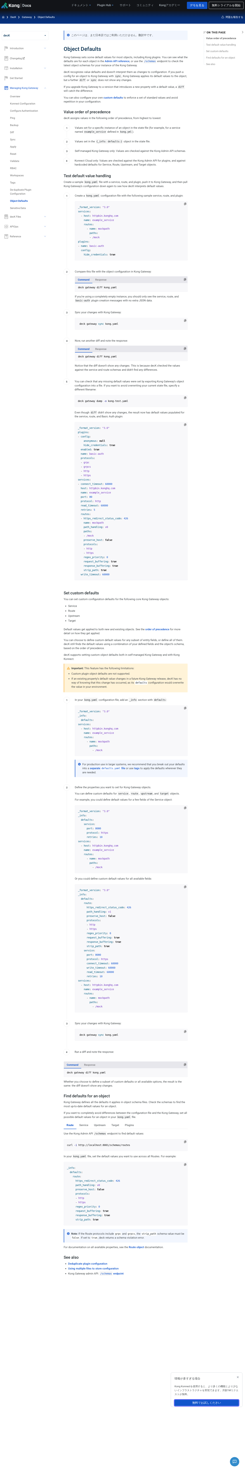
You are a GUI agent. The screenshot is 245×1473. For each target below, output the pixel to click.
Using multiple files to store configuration (93, 1268)
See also (210, 64)
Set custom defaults (217, 51)
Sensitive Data (18, 208)
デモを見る (197, 5)
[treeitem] (29, 200)
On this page (216, 32)
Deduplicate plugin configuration (87, 1263)
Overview (15, 96)
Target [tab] (115, 1125)
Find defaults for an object (220, 57)
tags (137, 768)
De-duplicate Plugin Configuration (20, 191)
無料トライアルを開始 (226, 5)
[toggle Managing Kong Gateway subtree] (45, 88)
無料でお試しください (206, 1402)
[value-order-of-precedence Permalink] (61, 112)
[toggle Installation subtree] (45, 68)
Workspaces (17, 175)
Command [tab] (83, 279)
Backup (14, 125)
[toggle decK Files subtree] (45, 217)
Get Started (16, 78)
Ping (12, 117)
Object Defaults (46, 17)
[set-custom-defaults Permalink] (61, 593)
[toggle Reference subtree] (45, 236)
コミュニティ (145, 5)
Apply (13, 146)
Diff (12, 132)
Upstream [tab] (100, 1125)
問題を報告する (234, 17)
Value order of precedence (221, 38)
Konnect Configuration (22, 103)
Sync (12, 139)
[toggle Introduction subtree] (45, 48)
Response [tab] (101, 279)
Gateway (27, 17)
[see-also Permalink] (61, 1257)
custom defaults (113, 97)
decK (13, 17)
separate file (107, 768)
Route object (136, 1247)
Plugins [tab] (129, 1125)
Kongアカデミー (169, 5)
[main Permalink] (61, 49)
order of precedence (157, 629)
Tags (12, 182)
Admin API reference (117, 61)
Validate (14, 161)
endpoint (112, 1273)
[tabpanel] (131, 287)
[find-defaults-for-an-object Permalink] (61, 1096)
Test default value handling (221, 44)
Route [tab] (70, 1125)
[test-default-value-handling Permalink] (61, 176)
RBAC (13, 168)
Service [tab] (83, 1125)
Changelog (16, 58)
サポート (125, 5)
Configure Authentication (24, 110)
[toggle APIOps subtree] (45, 226)
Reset (13, 153)
